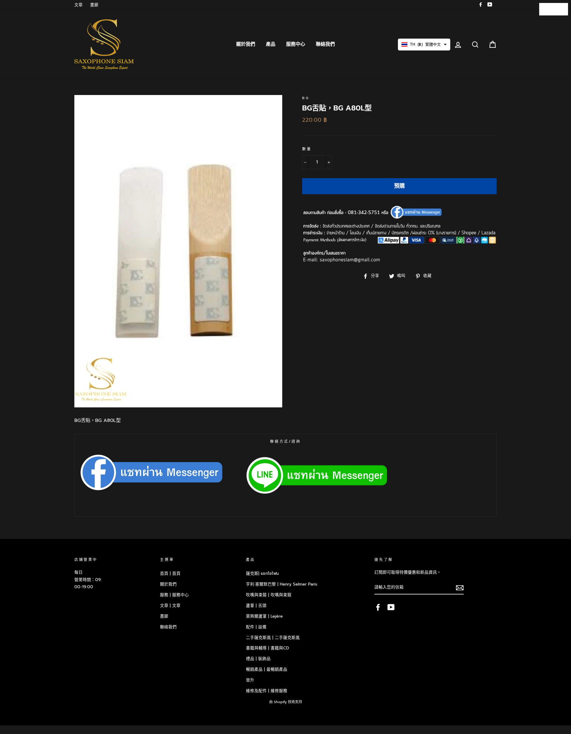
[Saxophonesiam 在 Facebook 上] (378, 606)
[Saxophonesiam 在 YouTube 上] (391, 606)
